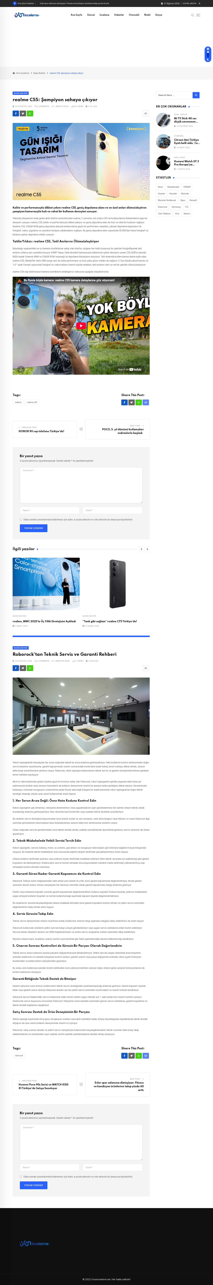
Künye (158, 15)
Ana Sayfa (76, 15)
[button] (141, 549)
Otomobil (134, 15)
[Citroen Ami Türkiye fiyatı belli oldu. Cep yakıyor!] (163, 141)
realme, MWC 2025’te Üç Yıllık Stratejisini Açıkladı (44, 621)
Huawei (161, 193)
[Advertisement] (106, 45)
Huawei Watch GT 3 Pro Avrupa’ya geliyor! (186, 164)
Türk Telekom (164, 213)
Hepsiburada (173, 187)
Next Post (135, 426)
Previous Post (29, 427)
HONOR (187, 187)
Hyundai (173, 193)
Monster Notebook (167, 200)
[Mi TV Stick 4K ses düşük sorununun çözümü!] (163, 120)
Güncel (91, 15)
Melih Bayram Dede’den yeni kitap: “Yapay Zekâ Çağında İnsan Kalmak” (69, 3)
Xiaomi (187, 213)
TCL (187, 207)
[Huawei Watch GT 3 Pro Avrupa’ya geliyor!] (163, 163)
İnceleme (104, 15)
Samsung (176, 207)
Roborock (19, 1055)
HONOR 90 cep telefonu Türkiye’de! (42, 431)
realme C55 (32, 402)
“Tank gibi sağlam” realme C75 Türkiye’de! (110, 621)
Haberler (119, 15)
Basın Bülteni (19, 616)
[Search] (192, 15)
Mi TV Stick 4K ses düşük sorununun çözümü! (185, 121)
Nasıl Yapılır (180, 114)
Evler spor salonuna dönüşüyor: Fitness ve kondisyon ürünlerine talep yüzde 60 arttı (119, 1087)
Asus (160, 187)
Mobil (147, 15)
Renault (193, 200)
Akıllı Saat (179, 157)
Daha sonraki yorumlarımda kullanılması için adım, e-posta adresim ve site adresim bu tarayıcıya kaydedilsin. (78, 519)
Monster (185, 193)
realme (18, 402)
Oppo (182, 200)
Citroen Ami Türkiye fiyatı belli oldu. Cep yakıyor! (186, 143)
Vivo (177, 213)
